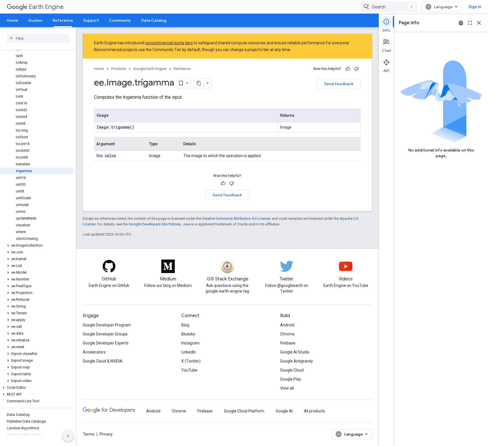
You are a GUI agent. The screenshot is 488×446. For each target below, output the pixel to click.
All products (314, 411)
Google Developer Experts (105, 343)
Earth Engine (46, 7)
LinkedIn (188, 352)
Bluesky (188, 334)
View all (287, 388)
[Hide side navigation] (68, 435)
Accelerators (94, 352)
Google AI (284, 411)
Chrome (287, 334)
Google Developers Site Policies (155, 224)
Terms (88, 434)
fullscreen (470, 22)
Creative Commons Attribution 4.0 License (236, 218)
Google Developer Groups (105, 334)
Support (91, 20)
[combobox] (389, 7)
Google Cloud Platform (244, 411)
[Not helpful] (356, 69)
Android (287, 325)
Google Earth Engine (149, 69)
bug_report (460, 22)
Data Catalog (153, 20)
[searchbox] (38, 38)
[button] (37, 245)
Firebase (287, 343)
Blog (185, 325)
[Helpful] (348, 69)
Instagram (190, 343)
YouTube (189, 370)
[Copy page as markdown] (199, 83)
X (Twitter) (191, 361)
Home (12, 20)
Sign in (475, 7)
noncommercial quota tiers (169, 43)
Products (118, 69)
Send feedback (339, 83)
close (479, 22)
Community (120, 20)
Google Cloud (292, 370)
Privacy (106, 434)
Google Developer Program (107, 325)
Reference (63, 20)
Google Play (290, 379)
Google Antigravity (296, 361)
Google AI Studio (295, 352)
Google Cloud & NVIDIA (103, 361)
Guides (35, 20)
